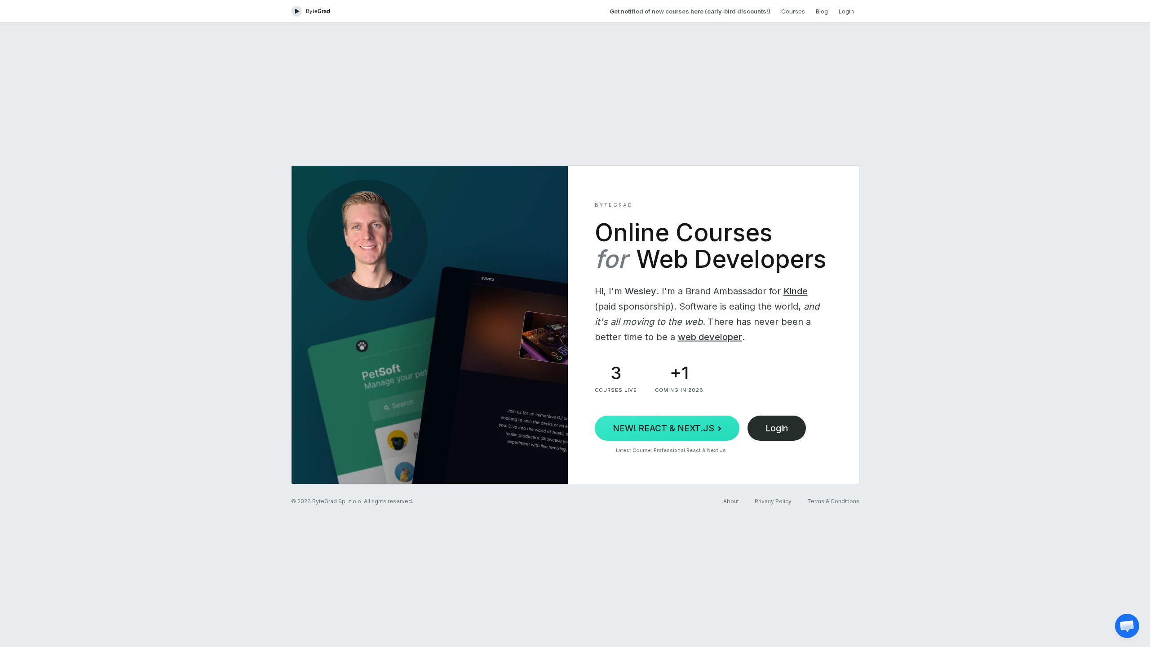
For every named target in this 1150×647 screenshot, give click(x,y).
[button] (1127, 626)
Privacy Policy (773, 501)
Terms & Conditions (833, 501)
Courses (793, 11)
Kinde (795, 291)
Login (846, 11)
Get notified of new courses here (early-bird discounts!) (690, 11)
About (731, 501)
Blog (822, 11)
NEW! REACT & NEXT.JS (663, 428)
